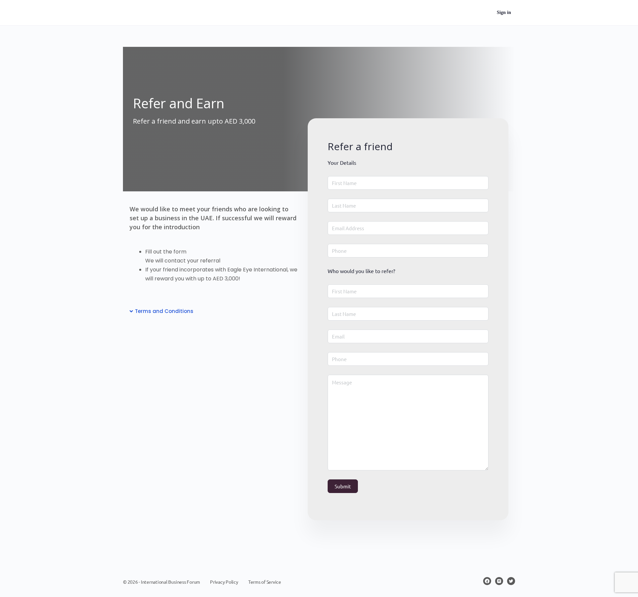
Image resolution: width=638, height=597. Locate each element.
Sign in (504, 12)
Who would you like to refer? (361, 270)
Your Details (342, 162)
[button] (214, 311)
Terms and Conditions (164, 311)
